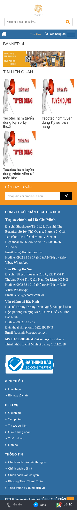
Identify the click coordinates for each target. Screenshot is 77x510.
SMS (42, 504)
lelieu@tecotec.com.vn (29, 295)
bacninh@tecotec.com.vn (30, 332)
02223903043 (44, 327)
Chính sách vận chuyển (23, 475)
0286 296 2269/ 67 (32, 242)
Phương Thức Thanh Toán (25, 481)
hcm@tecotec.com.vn (28, 252)
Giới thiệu (14, 389)
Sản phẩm (15, 419)
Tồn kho (35, 34)
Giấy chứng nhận (19, 432)
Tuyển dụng (16, 438)
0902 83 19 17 (25, 257)
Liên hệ (13, 444)
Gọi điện (18, 504)
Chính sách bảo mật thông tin (27, 462)
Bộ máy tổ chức (18, 395)
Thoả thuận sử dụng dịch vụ (26, 487)
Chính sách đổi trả (20, 468)
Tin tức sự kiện (17, 425)
